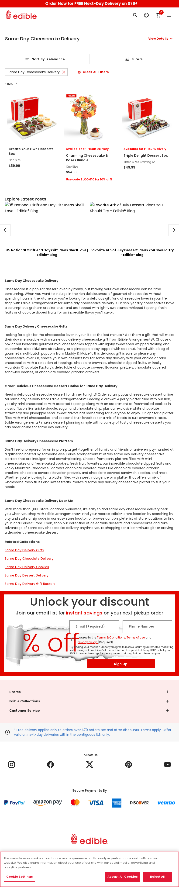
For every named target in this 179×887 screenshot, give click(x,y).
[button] (89, 39)
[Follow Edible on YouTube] (167, 764)
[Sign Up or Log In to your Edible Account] (146, 15)
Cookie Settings (19, 876)
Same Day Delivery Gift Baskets (30, 583)
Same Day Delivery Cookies (27, 567)
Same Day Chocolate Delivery (29, 558)
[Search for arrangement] (135, 15)
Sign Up (120, 664)
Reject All (157, 876)
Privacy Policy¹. (88, 642)
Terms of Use (136, 637)
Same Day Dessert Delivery (26, 575)
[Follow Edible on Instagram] (11, 764)
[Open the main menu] (168, 15)
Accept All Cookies (122, 876)
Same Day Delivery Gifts (24, 550)
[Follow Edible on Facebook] (50, 764)
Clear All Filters (96, 72)
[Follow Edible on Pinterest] (128, 764)
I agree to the (87, 637)
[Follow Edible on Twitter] (89, 764)
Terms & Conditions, (111, 637)
